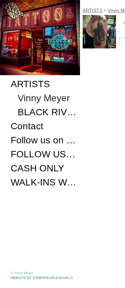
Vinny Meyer (44, 98)
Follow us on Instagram (44, 140)
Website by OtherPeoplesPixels (42, 278)
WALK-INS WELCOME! (44, 182)
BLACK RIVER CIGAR (47, 112)
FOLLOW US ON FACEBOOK (44, 154)
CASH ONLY (37, 168)
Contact (27, 126)
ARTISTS (30, 84)
